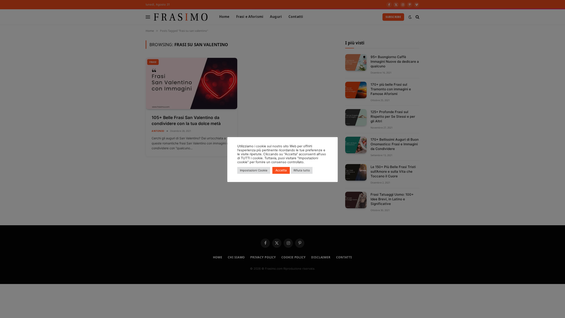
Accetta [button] (281, 170)
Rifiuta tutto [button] (302, 170)
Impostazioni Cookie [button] (253, 170)
